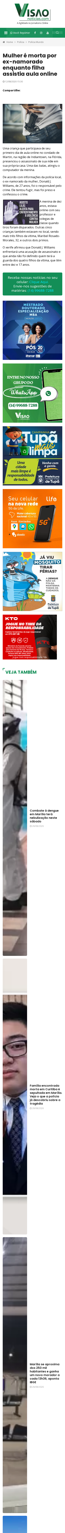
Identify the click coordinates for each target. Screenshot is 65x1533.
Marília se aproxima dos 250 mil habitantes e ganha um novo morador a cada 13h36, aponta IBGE (45, 1373)
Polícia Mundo (36, 42)
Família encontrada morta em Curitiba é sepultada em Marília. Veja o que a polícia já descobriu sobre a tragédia (46, 1095)
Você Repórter (21, 32)
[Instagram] (41, 32)
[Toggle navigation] (6, 32)
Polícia (20, 42)
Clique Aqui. (39, 282)
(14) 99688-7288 (41, 290)
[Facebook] (35, 32)
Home (9, 42)
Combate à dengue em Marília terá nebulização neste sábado (44, 816)
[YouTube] (48, 32)
